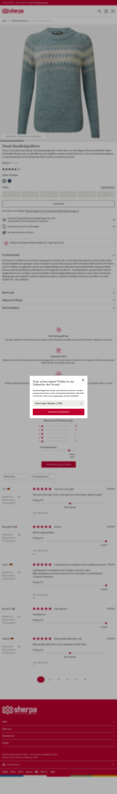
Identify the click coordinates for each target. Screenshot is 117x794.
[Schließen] (83, 380)
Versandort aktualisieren (58, 412)
